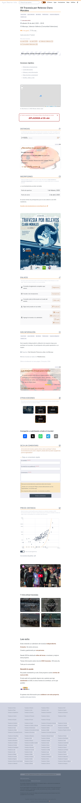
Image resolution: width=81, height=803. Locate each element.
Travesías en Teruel (28, 761)
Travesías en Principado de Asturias (49, 723)
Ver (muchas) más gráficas (27, 555)
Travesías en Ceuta (12, 727)
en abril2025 (33, 41)
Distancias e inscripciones (30, 67)
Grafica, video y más (28, 77)
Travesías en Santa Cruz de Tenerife (16, 761)
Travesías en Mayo (12, 710)
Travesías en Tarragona (63, 759)
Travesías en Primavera (29, 716)
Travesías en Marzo (45, 708)
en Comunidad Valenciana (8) (29, 44)
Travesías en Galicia (46, 727)
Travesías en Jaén (12, 749)
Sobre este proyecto (24, 778)
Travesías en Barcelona (13, 740)
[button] (40, 95)
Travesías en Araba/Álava (13, 736)
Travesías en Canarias (63, 723)
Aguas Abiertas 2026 (9, 2)
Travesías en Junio (28, 710)
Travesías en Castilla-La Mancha (32, 725)
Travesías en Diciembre (63, 712)
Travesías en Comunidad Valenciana (49, 732)
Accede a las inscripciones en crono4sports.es (33, 206)
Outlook (57, 323)
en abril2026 (24, 41)
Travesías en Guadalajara (13, 747)
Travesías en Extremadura (30, 727)
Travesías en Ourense (13, 756)
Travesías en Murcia (45, 754)
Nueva (50, 2)
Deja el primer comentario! (30, 75)
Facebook (56, 306)
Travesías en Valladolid (12, 763)
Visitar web (56, 300)
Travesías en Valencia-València (65, 761)
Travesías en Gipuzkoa (30, 747)
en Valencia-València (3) (46, 41)
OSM (55, 106)
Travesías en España (12, 719)
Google (57, 312)
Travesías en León (12, 752)
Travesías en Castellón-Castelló (32, 742)
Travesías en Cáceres (46, 740)
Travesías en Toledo (45, 761)
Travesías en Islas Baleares (64, 727)
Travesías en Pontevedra (47, 756)
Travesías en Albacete (29, 736)
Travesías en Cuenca (29, 745)
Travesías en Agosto (62, 710)
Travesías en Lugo (45, 752)
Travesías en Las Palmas (63, 749)
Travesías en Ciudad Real (63, 742)
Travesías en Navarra (63, 754)
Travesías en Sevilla (29, 759)
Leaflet (47, 106)
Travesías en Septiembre (13, 712)
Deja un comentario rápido (31, 457)
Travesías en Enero (12, 708)
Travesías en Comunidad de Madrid (32, 730)
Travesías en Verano (45, 716)
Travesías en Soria (45, 759)
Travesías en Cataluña (63, 725)
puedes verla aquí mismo (28, 697)
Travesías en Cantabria (13, 725)
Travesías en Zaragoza (62, 763)
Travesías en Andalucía (13, 723)
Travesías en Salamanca (63, 756)
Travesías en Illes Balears (64, 738)
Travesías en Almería (62, 736)
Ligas (55, 2)
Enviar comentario (40, 496)
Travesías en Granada (63, 745)
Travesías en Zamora (45, 763)
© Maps (51, 106)
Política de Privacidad (35, 780)
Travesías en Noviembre (46, 712)
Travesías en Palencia (29, 756)
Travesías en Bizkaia (29, 763)
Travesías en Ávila (29, 738)
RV (48, 801)
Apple (57, 319)
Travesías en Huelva (45, 747)
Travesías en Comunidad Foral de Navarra (17, 732)
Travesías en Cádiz (62, 740)
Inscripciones (61, 2)
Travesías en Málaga (13, 754)
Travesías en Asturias (13, 738)
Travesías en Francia (29, 719)
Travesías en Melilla (45, 730)
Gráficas (73, 2)
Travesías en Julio (45, 710)
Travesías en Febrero (29, 708)
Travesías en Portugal (45, 719)
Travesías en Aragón (29, 723)
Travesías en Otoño (62, 716)
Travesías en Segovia (13, 759)
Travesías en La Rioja (12, 730)
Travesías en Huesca (62, 747)
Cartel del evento (28, 69)
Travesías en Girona (46, 745)
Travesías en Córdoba (13, 745)
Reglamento (55, 287)
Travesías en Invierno (12, 716)
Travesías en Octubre (29, 712)
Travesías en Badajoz (46, 738)
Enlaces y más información (30, 72)
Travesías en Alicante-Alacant (48, 736)
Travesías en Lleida (29, 752)
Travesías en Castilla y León (47, 725)
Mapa (68, 2)
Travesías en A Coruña (30, 749)
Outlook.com (55, 316)
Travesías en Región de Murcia (65, 730)
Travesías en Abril (61, 708)
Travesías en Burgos (29, 740)
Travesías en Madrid (62, 752)
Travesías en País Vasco (30, 732)
